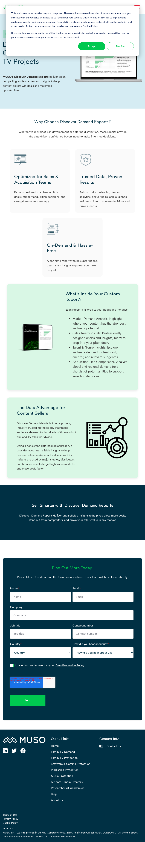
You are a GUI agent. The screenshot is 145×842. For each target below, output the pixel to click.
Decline (120, 46)
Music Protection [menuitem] (62, 776)
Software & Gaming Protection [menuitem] (70, 764)
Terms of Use (10, 814)
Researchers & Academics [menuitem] (67, 788)
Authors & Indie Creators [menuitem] (67, 782)
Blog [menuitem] (54, 794)
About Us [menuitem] (57, 800)
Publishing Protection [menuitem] (65, 770)
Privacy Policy (10, 818)
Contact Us (113, 746)
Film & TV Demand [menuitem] (63, 751)
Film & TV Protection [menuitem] (64, 758)
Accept (92, 46)
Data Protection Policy (70, 665)
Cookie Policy (10, 822)
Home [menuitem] (55, 745)
